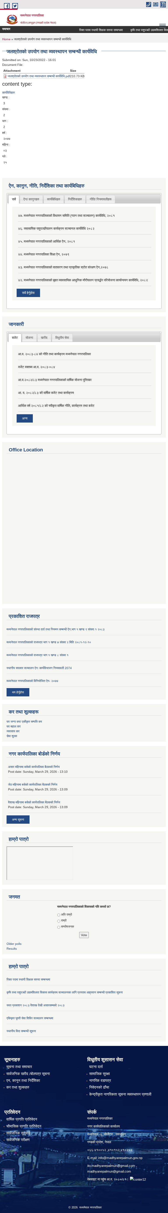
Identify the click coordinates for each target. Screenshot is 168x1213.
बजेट (15, 337)
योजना (29, 337)
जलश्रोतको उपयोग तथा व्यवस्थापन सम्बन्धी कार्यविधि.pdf (39, 76)
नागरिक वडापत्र (100, 1080)
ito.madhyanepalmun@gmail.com (111, 1166)
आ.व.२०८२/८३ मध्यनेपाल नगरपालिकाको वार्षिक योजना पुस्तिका (54, 380)
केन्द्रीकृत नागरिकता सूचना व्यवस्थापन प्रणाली (120, 1094)
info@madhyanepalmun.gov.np (120, 1158)
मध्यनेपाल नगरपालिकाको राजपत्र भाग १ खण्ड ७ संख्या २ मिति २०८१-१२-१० (49, 642)
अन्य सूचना (18, 819)
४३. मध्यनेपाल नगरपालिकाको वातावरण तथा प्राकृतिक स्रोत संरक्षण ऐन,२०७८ (63, 267)
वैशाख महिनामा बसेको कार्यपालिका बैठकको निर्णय (34, 802)
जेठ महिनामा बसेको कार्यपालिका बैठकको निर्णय (32, 784)
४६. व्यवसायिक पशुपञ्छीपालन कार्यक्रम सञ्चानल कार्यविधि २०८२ (56, 228)
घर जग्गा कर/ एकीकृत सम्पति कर (24, 721)
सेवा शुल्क (12, 736)
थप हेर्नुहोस (18, 692)
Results (12, 948)
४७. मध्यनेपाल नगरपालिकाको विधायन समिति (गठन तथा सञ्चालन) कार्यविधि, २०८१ (66, 215)
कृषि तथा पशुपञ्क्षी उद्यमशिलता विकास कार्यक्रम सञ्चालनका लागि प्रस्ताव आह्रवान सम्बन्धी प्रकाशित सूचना (65, 992)
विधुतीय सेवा (62, 337)
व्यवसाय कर (13, 731)
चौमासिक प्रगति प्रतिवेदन (23, 1126)
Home (6, 39)
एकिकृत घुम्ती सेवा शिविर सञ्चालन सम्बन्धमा (30, 1018)
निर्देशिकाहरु (75, 199)
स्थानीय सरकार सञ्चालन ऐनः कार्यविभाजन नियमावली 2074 (39, 668)
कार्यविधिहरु (8, 92)
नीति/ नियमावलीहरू (101, 199)
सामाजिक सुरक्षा (99, 1074)
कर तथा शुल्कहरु (17, 1087)
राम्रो (63, 920)
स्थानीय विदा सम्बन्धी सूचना (21, 1031)
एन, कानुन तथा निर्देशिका (23, 1080)
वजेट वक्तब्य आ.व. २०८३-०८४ (36, 367)
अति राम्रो (66, 914)
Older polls (14, 944)
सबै (14, 199)
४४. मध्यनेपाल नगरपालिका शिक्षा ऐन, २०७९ (43, 254)
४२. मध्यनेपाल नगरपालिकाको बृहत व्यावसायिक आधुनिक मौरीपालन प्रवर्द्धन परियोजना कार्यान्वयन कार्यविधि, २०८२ (83, 280)
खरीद (44, 337)
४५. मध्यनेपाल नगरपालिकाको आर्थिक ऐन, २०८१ (46, 241)
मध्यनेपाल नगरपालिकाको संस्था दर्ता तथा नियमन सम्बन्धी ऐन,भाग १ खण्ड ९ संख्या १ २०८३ (56, 629)
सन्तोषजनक (67, 926)
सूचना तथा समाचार (19, 1067)
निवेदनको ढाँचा (99, 1087)
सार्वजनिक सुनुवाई (18, 1133)
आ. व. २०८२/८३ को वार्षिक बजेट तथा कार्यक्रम (46, 393)
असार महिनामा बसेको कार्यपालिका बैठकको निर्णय (34, 767)
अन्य (24, 418)
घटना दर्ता (96, 1067)
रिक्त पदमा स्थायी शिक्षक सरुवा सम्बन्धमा (94, 30)
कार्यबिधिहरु (53, 199)
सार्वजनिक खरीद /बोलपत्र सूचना (28, 1074)
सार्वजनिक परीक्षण (18, 1140)
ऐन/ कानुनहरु (31, 199)
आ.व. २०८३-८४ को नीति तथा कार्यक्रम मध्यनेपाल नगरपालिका (54, 354)
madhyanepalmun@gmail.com (109, 1171)
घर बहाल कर (14, 726)
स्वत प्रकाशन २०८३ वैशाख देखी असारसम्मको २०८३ (36, 1005)
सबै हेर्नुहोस (28, 293)
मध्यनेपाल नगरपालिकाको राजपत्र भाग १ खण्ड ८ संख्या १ (37, 655)
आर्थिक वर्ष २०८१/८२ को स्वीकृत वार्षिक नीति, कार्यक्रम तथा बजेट (56, 405)
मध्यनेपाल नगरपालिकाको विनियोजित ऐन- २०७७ (32, 681)
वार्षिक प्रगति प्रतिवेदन (21, 1119)
